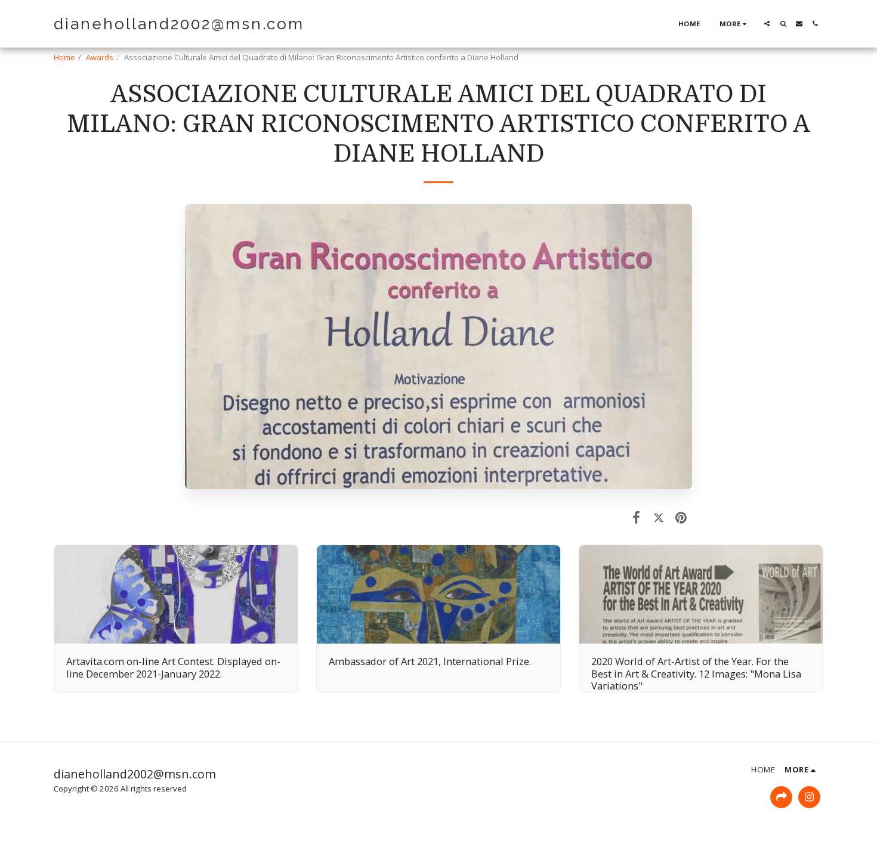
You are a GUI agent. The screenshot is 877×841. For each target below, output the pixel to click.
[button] (766, 23)
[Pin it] (681, 517)
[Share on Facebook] (636, 517)
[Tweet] (658, 517)
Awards (99, 57)
